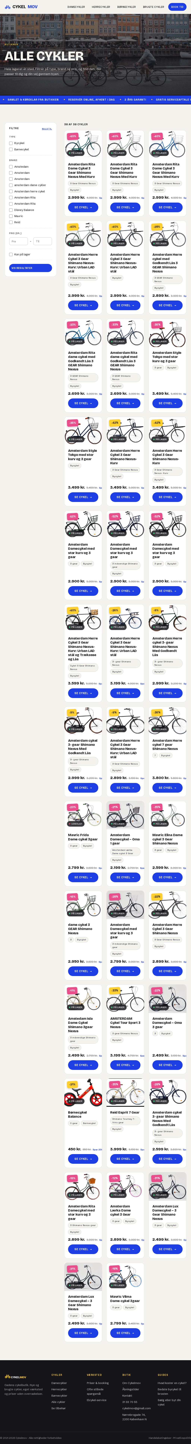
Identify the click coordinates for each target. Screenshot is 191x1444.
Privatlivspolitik (182, 1437)
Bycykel (19, 143)
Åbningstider (130, 1389)
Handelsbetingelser (160, 1437)
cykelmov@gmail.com (136, 1408)
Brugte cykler (153, 7)
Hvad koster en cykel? (172, 1383)
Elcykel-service (97, 1400)
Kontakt (127, 1395)
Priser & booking (98, 1383)
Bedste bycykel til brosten (169, 1391)
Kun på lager (22, 254)
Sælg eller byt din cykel (169, 1402)
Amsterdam (22, 173)
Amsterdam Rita (24, 197)
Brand (13, 160)
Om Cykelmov (131, 1383)
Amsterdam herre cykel (29, 191)
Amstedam (21, 166)
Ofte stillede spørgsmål (95, 1391)
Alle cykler (58, 1402)
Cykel (24, 6)
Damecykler (76, 7)
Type (12, 136)
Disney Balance (24, 210)
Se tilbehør (58, 1408)
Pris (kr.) (15, 233)
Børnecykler (126, 7)
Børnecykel (21, 149)
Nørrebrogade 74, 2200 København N (134, 1417)
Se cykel (83, 207)
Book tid (177, 7)
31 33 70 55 (129, 1402)
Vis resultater (22, 268)
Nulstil (47, 128)
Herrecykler (101, 7)
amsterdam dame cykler (30, 185)
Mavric (18, 216)
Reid (17, 222)
